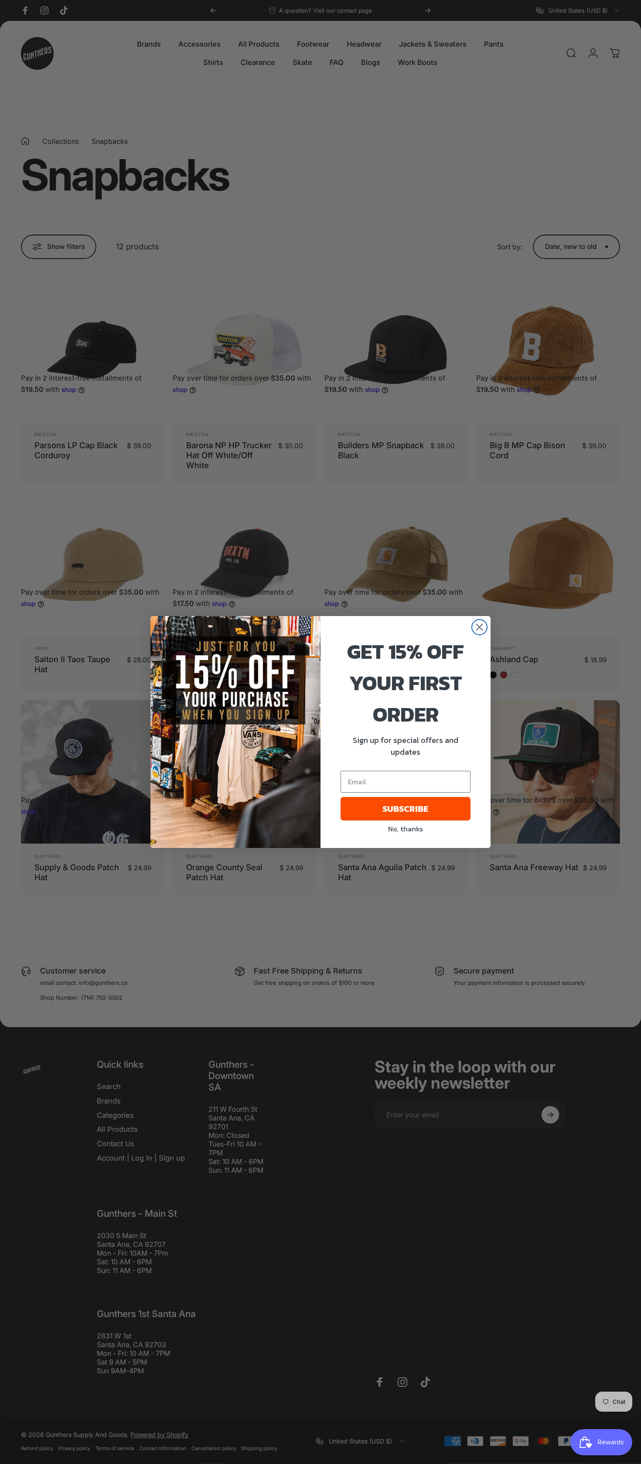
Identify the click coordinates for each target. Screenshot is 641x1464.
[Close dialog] (479, 627)
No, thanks (405, 829)
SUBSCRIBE (405, 808)
